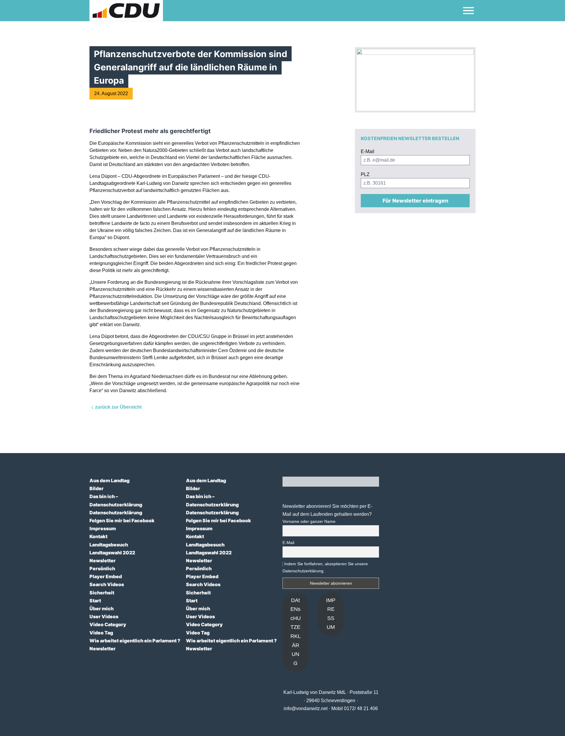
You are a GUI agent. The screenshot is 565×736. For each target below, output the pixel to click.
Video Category (107, 624)
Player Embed (105, 576)
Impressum (102, 528)
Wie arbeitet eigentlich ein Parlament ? (134, 641)
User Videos (103, 616)
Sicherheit (101, 593)
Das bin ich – (103, 496)
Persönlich (102, 568)
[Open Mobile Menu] (468, 11)
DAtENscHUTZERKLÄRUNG (295, 631)
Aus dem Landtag (109, 480)
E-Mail (288, 542)
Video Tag (101, 633)
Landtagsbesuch (108, 545)
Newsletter (102, 560)
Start (95, 601)
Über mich (101, 608)
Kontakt (98, 536)
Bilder (96, 488)
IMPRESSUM (330, 613)
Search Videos (106, 584)
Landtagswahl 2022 (112, 553)
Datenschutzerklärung (115, 505)
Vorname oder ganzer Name (308, 521)
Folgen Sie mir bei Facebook (121, 520)
